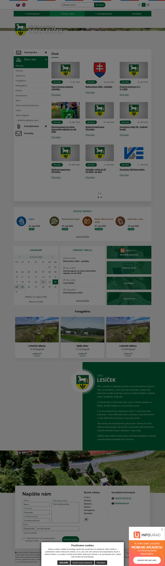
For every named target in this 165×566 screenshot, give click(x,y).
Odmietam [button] (101, 563)
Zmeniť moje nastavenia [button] (82, 563)
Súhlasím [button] (63, 563)
